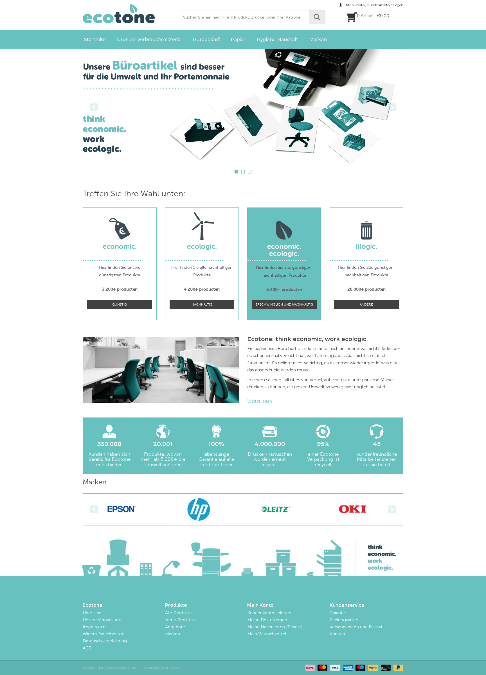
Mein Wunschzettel (266, 633)
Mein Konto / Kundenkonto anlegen (374, 5)
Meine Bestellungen (267, 619)
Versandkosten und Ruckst (356, 626)
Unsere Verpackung (102, 619)
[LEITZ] (206, 509)
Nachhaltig (202, 304)
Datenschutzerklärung (105, 641)
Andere (366, 304)
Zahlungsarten (344, 619)
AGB (87, 648)
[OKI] (283, 509)
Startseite (95, 39)
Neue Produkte (180, 619)
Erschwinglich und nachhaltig (284, 304)
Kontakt (337, 633)
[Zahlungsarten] (309, 667)
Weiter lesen (259, 401)
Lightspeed (171, 667)
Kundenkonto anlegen (269, 612)
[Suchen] (317, 17)
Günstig (119, 304)
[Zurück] (94, 107)
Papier (238, 39)
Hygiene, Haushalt (277, 39)
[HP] (129, 509)
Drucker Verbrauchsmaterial (149, 39)
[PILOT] (360, 509)
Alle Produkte (178, 612)
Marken (318, 39)
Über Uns (92, 612)
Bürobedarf (206, 39)
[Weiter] (392, 107)
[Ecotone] (130, 13)
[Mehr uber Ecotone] (251, 106)
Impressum (94, 626)
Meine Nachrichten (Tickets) (274, 626)
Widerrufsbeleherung (104, 633)
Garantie (338, 612)
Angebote (175, 626)
